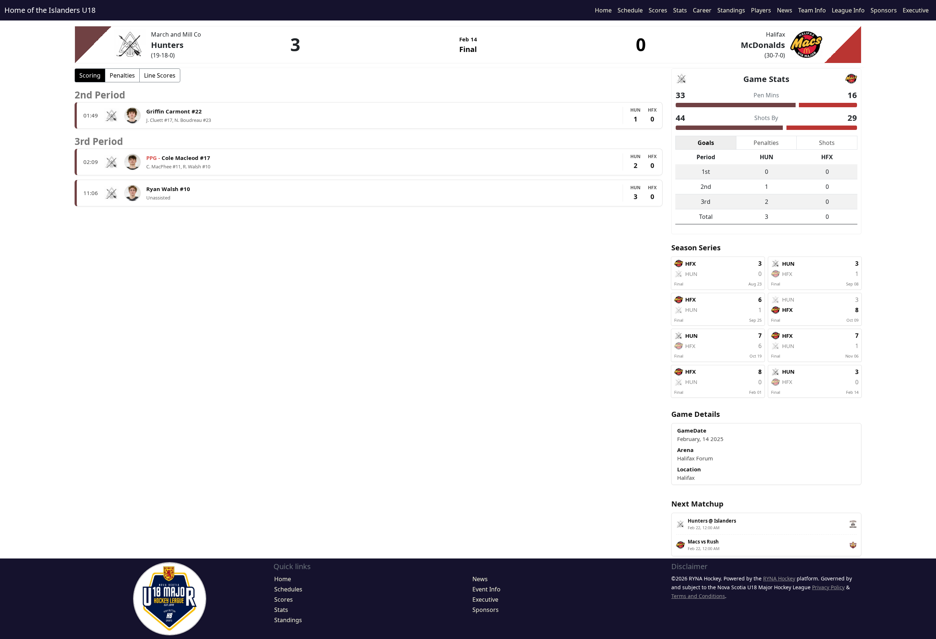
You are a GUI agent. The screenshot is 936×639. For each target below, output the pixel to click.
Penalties (122, 75)
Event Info (486, 589)
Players (761, 10)
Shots (827, 143)
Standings (731, 10)
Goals (706, 143)
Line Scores (160, 75)
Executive (916, 10)
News (784, 10)
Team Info (812, 10)
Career (702, 10)
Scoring (90, 75)
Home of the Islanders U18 (49, 10)
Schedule (630, 10)
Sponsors (884, 10)
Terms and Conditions (698, 596)
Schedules (288, 589)
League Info (848, 10)
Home (603, 10)
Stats (680, 10)
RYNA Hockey (779, 578)
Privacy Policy (828, 587)
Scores (658, 10)
